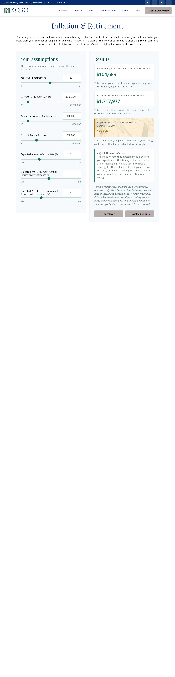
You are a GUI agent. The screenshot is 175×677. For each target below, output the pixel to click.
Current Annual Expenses (34, 135)
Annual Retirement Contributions (39, 115)
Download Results (140, 213)
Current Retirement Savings (36, 96)
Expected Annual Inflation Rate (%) (39, 154)
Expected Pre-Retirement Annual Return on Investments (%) (39, 173)
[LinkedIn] (147, 2)
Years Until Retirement (33, 77)
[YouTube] (154, 2)
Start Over (109, 213)
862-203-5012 (62, 2)
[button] (63, 10)
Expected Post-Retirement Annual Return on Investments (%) (39, 192)
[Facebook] (161, 2)
